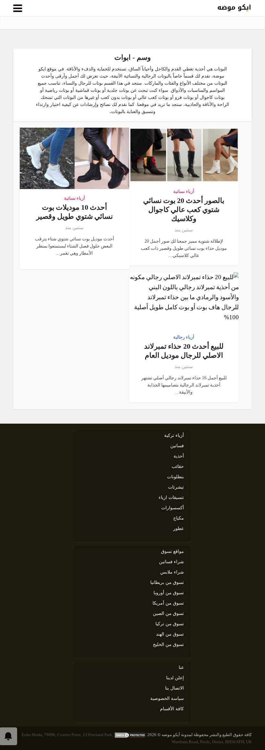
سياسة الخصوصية (167, 698)
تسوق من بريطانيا (167, 582)
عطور (178, 528)
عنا (181, 667)
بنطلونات (175, 476)
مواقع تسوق (172, 551)
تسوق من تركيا (169, 623)
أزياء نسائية (183, 191)
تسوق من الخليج (168, 644)
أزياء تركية (174, 435)
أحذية (179, 456)
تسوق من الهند (170, 634)
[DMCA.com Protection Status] (130, 734)
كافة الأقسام (172, 708)
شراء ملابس (172, 572)
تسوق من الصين (168, 613)
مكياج (178, 518)
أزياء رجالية (183, 337)
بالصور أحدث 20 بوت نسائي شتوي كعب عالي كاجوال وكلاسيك (183, 209)
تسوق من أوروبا (169, 592)
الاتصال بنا (174, 688)
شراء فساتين (171, 561)
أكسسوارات (172, 507)
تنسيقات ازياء (171, 497)
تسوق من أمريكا (168, 603)
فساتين (177, 445)
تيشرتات (176, 487)
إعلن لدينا (175, 677)
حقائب (178, 466)
